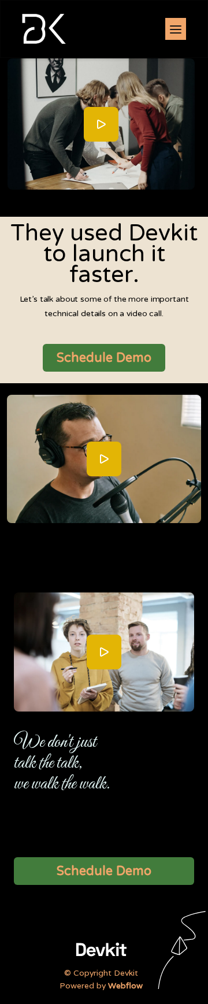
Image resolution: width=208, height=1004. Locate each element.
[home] (41, 28)
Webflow (125, 985)
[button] (175, 29)
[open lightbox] (101, 124)
